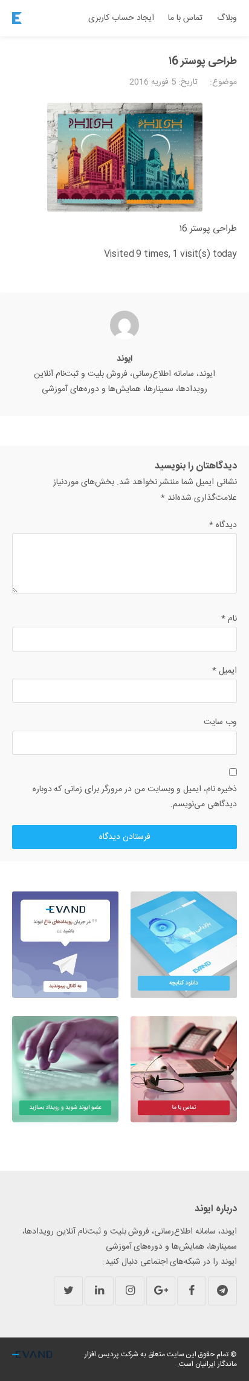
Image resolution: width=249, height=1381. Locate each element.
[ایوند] (17, 18)
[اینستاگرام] (129, 1290)
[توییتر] (68, 1290)
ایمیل (224, 671)
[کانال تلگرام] (222, 1290)
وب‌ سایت (220, 722)
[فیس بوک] (191, 1290)
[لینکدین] (99, 1290)
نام (229, 619)
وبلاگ (227, 18)
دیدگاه (223, 525)
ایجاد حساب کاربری (121, 18)
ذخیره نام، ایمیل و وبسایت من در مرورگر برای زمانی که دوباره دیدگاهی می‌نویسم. (135, 797)
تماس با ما (185, 18)
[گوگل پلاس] (160, 1290)
